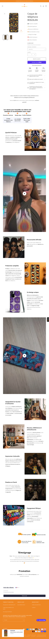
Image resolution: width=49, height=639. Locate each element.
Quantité (28, 52)
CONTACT (33, 607)
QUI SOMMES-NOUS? (21, 604)
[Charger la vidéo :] (24, 193)
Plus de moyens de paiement (36, 65)
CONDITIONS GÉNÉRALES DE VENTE (8, 608)
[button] (2, 6)
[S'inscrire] (23, 620)
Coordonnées (33, 636)
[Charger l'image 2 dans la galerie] (11, 37)
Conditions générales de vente (41, 636)
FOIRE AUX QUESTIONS (36, 604)
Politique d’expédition (26, 636)
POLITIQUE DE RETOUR (7, 611)
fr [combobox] (17, 587)
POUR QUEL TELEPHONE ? (31, 46)
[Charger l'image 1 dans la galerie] (5, 37)
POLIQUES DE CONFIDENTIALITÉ (9, 604)
